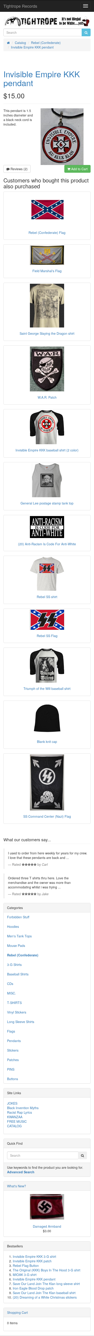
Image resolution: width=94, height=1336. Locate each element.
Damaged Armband (47, 1226)
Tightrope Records (20, 6)
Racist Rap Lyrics (19, 1112)
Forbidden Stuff (18, 917)
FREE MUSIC (17, 1121)
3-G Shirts (14, 964)
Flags (11, 1031)
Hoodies (13, 926)
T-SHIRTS (14, 1002)
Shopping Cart (17, 1312)
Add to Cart (79, 169)
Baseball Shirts (18, 974)
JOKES (12, 1103)
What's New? (16, 1186)
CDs (10, 983)
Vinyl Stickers (16, 1012)
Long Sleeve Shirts (20, 1021)
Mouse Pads (16, 945)
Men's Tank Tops (19, 936)
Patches (13, 1059)
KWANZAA (14, 1117)
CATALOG (14, 1126)
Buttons (12, 1079)
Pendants (14, 1040)
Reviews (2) (19, 169)
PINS (10, 1069)
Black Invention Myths (23, 1108)
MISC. (11, 993)
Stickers (12, 1050)
